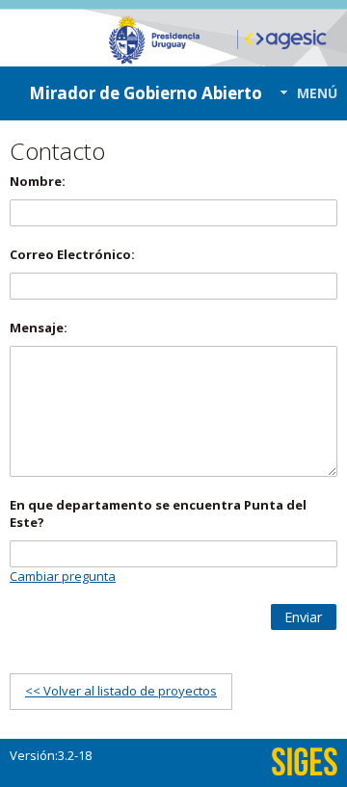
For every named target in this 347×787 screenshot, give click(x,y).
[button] (303, 92)
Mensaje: (38, 327)
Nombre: (38, 181)
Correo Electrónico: (72, 254)
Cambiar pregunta (63, 576)
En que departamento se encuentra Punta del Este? (158, 513)
